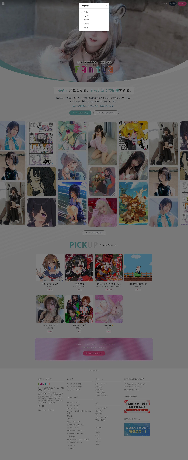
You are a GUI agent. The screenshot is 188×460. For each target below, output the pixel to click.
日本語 (86, 12)
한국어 (86, 27)
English (86, 16)
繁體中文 (86, 23)
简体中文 (86, 20)
